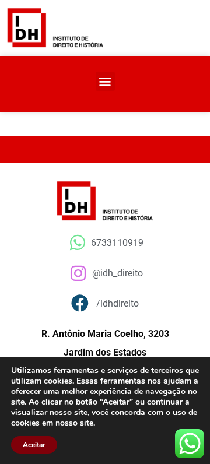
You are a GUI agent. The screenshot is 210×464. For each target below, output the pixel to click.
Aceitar (34, 444)
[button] (105, 81)
